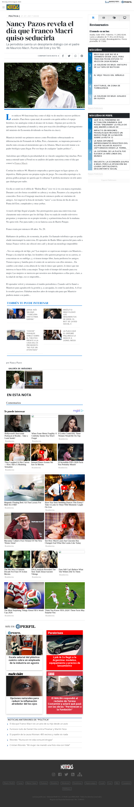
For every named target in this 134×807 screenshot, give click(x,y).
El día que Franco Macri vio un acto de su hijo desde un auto (39, 723)
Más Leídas (95, 49)
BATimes (67, 789)
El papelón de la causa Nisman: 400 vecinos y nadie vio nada (39, 734)
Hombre (54, 783)
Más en (9, 626)
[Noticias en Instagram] (53, 775)
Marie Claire (31, 783)
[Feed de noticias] (72, 775)
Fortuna (44, 783)
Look (102, 783)
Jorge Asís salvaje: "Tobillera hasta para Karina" (32, 314)
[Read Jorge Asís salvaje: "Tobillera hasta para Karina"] (16, 310)
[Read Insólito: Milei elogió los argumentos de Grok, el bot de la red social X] (53, 310)
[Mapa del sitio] (79, 775)
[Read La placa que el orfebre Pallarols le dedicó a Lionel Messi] (53, 331)
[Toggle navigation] (4, 7)
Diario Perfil (9, 783)
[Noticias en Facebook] (60, 775)
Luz (109, 783)
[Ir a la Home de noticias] (67, 767)
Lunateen (126, 783)
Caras (20, 783)
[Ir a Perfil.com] (126, 2)
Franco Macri (21, 163)
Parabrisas (77, 783)
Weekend (65, 783)
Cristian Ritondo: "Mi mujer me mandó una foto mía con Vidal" (40, 745)
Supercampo (91, 783)
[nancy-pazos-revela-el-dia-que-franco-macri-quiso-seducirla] (34, 380)
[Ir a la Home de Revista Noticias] (12, 7)
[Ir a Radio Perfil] (112, 2)
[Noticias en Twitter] (66, 775)
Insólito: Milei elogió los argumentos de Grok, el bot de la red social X (70, 316)
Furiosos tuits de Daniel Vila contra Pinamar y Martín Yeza (38, 729)
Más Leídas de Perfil (101, 115)
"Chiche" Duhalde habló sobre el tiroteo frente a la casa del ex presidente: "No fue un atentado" (33, 340)
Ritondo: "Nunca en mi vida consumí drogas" (31, 739)
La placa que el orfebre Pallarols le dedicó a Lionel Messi (69, 336)
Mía (117, 783)
